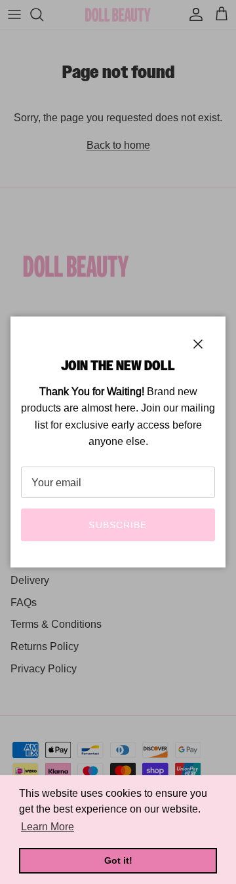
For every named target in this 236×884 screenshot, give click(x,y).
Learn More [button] (47, 826)
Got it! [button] (118, 860)
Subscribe (117, 525)
